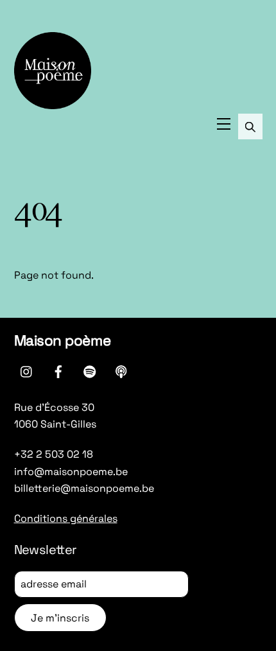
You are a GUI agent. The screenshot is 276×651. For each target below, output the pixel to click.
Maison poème (62, 340)
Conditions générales (65, 518)
